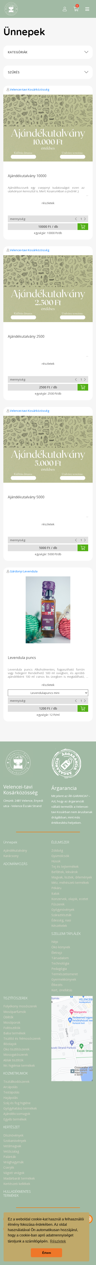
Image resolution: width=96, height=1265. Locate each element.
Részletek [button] (58, 1241)
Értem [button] (46, 1253)
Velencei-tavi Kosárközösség (29, 89)
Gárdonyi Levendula (24, 571)
